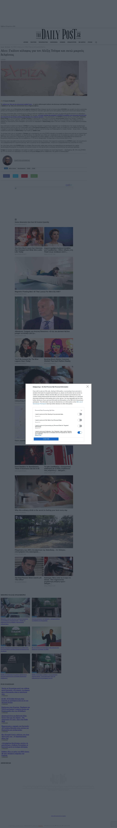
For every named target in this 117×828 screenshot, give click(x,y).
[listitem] (58, 410)
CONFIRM (46, 439)
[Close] (88, 387)
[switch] (80, 414)
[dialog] (58, 414)
